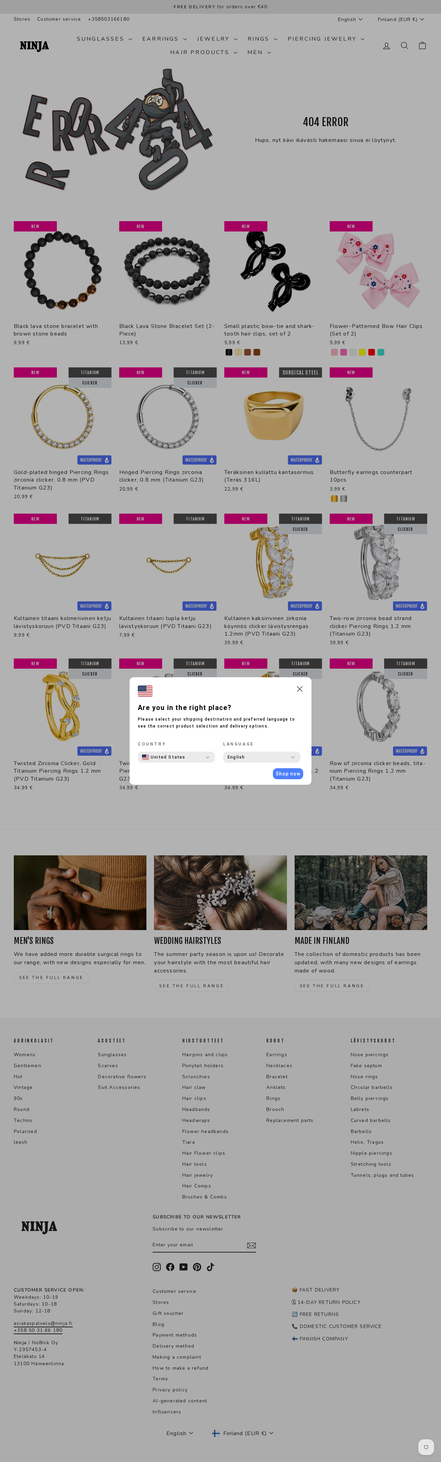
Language (238, 744)
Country (152, 744)
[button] (299, 690)
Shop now (288, 773)
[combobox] (163, 757)
